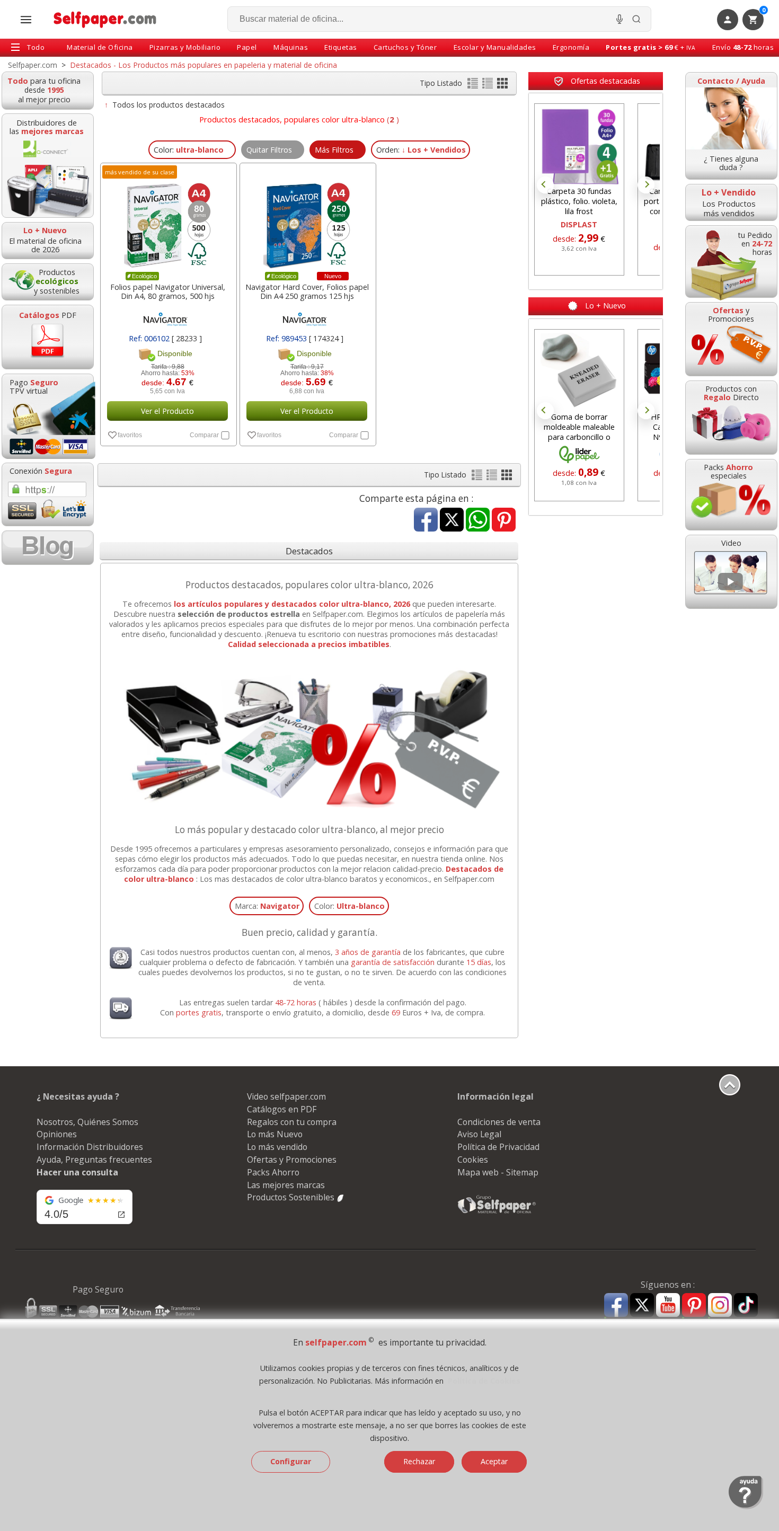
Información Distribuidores (90, 1147)
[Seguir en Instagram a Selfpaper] (720, 1306)
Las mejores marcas (286, 1185)
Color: (349, 906)
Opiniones (57, 1134)
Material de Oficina (100, 47)
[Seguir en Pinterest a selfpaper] (694, 1306)
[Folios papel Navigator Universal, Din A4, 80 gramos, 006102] (167, 220)
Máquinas (290, 47)
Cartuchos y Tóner (405, 47)
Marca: (267, 906)
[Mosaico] (502, 86)
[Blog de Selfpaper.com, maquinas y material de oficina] (48, 547)
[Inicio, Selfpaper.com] (105, 19)
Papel (247, 47)
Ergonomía (571, 47)
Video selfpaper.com (286, 1096)
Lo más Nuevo (275, 1134)
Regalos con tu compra (292, 1122)
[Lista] (473, 86)
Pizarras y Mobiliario (185, 47)
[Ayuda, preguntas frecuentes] (746, 1506)
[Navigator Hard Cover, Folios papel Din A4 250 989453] (306, 220)
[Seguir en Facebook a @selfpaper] (616, 1306)
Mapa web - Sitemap (497, 1172)
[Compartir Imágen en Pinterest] (504, 521)
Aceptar (494, 1461)
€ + (650, 47)
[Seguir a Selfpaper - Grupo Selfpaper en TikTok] (746, 1305)
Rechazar (419, 1461)
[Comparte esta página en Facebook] (426, 521)
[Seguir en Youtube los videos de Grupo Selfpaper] (668, 1305)
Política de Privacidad (498, 1147)
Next (646, 184)
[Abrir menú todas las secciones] (26, 19)
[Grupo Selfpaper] (497, 1213)
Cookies (472, 1159)
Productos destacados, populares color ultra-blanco (292, 119)
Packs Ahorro (273, 1172)
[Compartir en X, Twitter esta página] (452, 521)
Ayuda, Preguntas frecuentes (94, 1159)
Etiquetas (340, 47)
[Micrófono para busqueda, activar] (619, 19)
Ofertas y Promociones (292, 1159)
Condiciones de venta (499, 1122)
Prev (545, 184)
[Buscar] (636, 19)
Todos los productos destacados (168, 105)
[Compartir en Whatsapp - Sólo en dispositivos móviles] (478, 521)
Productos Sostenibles (292, 1197)
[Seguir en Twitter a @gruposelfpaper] (642, 1305)
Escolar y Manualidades (495, 47)
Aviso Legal (479, 1134)
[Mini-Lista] (488, 86)
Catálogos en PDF (281, 1109)
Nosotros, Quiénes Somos (87, 1122)
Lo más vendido (277, 1147)
